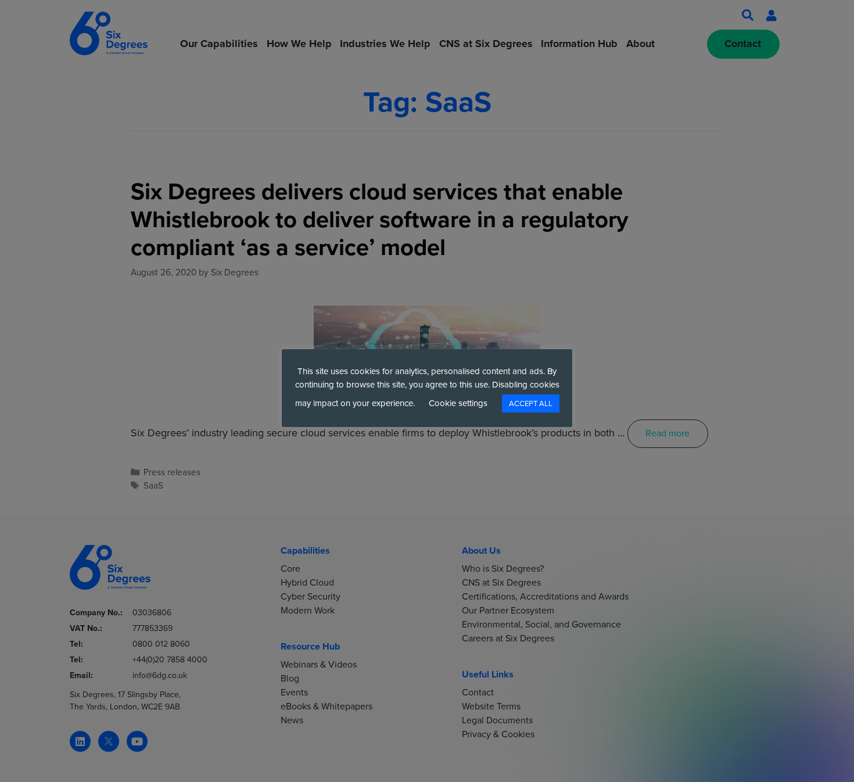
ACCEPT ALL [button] (530, 403)
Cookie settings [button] (458, 403)
